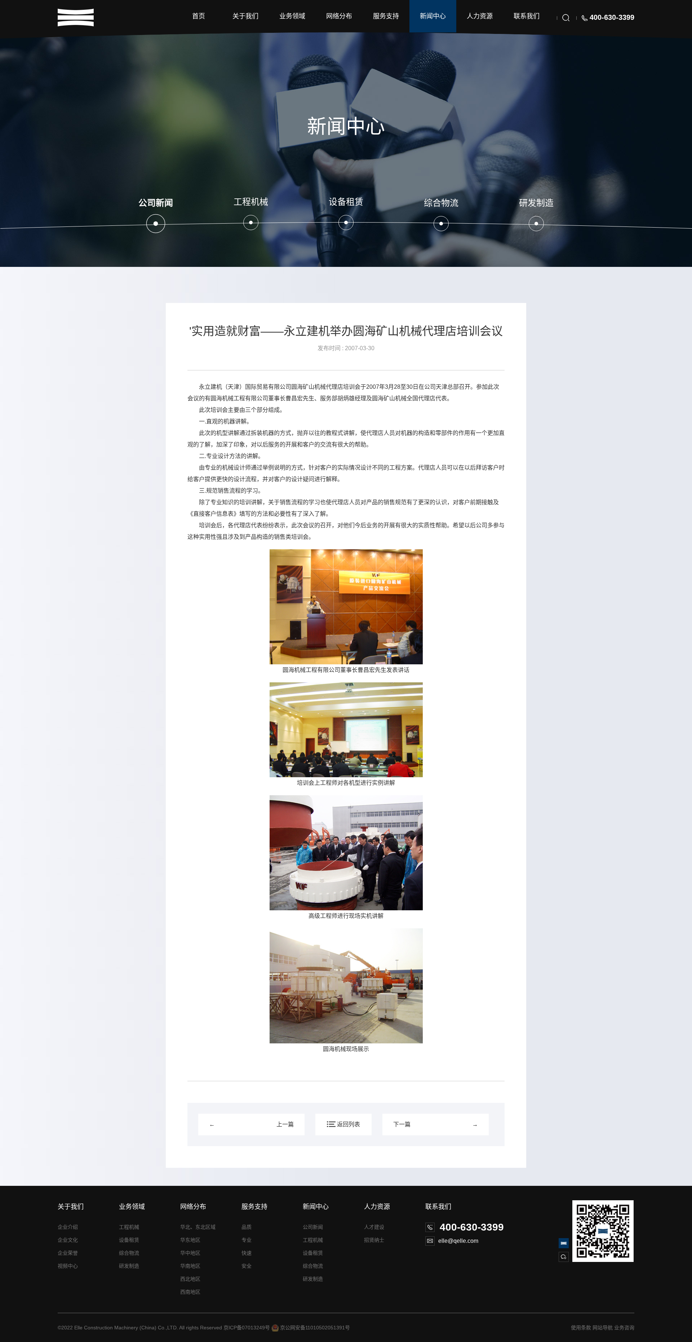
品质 (246, 1227)
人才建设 (374, 1227)
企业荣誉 (68, 1253)
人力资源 (480, 16)
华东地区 (190, 1240)
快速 (246, 1253)
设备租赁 (346, 202)
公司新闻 (155, 203)
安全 (246, 1266)
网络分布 (339, 16)
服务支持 (386, 16)
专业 (246, 1240)
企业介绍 (68, 1227)
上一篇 (251, 1124)
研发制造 (536, 203)
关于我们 (245, 16)
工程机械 (251, 202)
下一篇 (435, 1124)
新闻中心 (433, 16)
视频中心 (68, 1266)
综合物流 (441, 203)
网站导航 (603, 1327)
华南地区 (190, 1266)
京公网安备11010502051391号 (315, 1327)
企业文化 (68, 1240)
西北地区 (190, 1279)
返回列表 (348, 1124)
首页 (198, 16)
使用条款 (581, 1327)
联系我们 (527, 16)
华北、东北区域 (198, 1227)
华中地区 (190, 1253)
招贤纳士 (374, 1240)
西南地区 (190, 1292)
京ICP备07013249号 (246, 1327)
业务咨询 (624, 1327)
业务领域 (292, 16)
